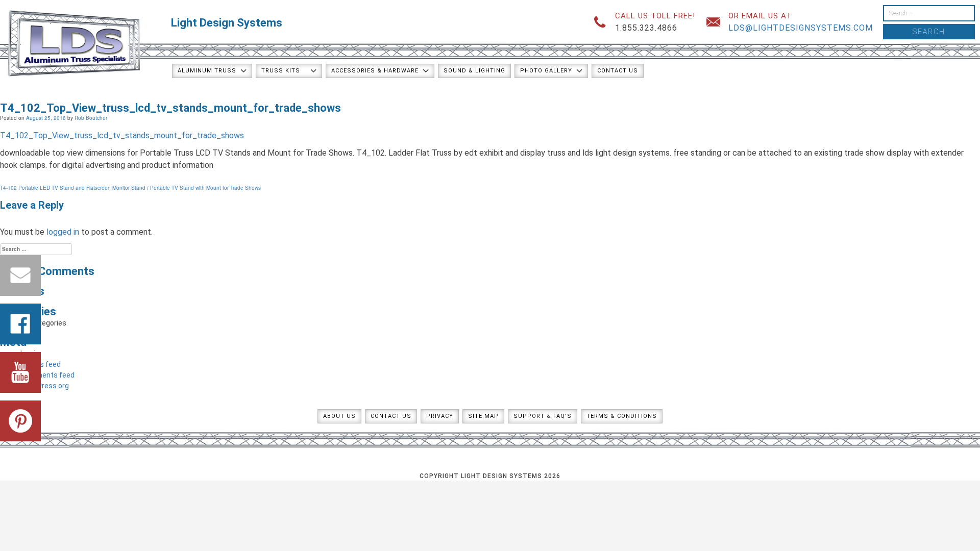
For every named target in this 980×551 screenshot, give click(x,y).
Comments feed (47, 375)
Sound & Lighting (474, 70)
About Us (339, 416)
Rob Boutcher (91, 117)
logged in (62, 232)
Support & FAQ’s (542, 416)
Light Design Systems (226, 22)
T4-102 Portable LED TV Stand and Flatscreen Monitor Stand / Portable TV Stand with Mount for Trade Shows (130, 187)
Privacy (439, 416)
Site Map (483, 416)
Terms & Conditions (621, 416)
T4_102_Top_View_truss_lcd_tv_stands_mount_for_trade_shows (122, 135)
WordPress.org (44, 386)
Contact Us (617, 70)
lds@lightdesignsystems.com (800, 28)
